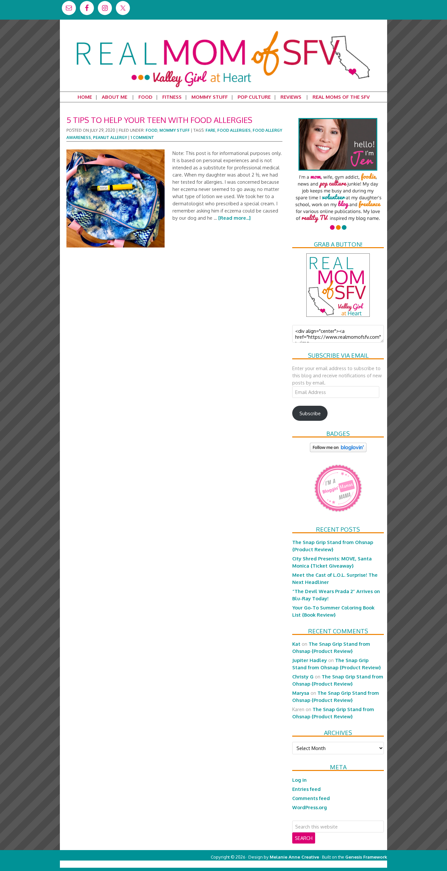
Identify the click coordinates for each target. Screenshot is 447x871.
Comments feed (311, 798)
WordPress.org (309, 807)
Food (151, 130)
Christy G (302, 676)
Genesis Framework (366, 857)
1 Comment (142, 137)
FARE (210, 130)
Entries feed (306, 789)
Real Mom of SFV (223, 30)
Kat (296, 644)
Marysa (300, 693)
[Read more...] (234, 218)
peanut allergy (110, 137)
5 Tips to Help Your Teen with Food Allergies (159, 120)
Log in (299, 780)
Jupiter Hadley (309, 660)
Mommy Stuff (174, 130)
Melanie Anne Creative (294, 857)
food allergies (234, 130)
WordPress (359, 864)
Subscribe (310, 413)
